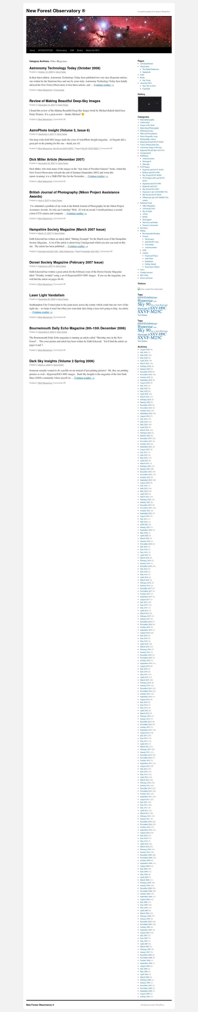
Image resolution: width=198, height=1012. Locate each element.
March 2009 (144, 880)
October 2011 (145, 793)
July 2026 (143, 352)
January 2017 (145, 619)
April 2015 (144, 677)
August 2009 (145, 866)
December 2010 (146, 821)
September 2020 (146, 530)
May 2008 (144, 907)
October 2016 (145, 627)
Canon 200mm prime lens (149, 144)
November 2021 (146, 507)
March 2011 (144, 813)
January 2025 (145, 402)
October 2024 (145, 410)
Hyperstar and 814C (149, 186)
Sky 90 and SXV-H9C (150, 189)
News (142, 269)
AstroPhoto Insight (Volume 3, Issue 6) (59, 130)
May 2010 (144, 841)
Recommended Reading (151, 233)
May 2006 (144, 971)
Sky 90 (84, 148)
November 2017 (146, 591)
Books (80, 50)
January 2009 (145, 885)
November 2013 (146, 724)
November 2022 (146, 474)
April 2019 (144, 555)
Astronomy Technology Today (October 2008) (64, 68)
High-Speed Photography (149, 128)
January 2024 (145, 435)
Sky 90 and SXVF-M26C (152, 175)
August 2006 (145, 966)
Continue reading (104, 84)
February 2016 (145, 649)
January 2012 (145, 785)
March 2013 (144, 746)
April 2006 (144, 974)
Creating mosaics (146, 272)
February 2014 (145, 716)
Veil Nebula (149, 244)
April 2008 (144, 910)
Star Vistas (146, 80)
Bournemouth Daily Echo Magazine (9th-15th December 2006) (77, 328)
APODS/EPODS (45, 50)
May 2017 (144, 607)
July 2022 (143, 485)
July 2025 (143, 385)
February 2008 (145, 916)
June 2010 (144, 838)
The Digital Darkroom (150, 69)
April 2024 (144, 427)
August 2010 (145, 832)
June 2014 (144, 705)
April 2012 (144, 777)
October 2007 (145, 927)
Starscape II (146, 161)
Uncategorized (145, 153)
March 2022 (144, 496)
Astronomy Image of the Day (151, 147)
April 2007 (144, 943)
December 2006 (146, 955)
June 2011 (144, 805)
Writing (143, 230)
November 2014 (146, 691)
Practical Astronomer (150, 225)
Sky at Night (147, 211)
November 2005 (146, 988)
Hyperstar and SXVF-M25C (153, 169)
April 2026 (144, 360)
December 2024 (146, 405)
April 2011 (144, 810)
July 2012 (143, 768)
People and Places (151, 255)
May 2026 (144, 358)
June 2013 (144, 738)
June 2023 (144, 455)
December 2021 (146, 505)
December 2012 (146, 755)
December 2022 (146, 471)
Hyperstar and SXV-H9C (48, 251)
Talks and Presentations (148, 133)
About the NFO (92, 50)
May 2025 (144, 391)
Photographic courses (148, 139)
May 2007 (144, 941)
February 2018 (145, 582)
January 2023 (145, 469)
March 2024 (144, 430)
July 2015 (143, 669)
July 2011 (143, 802)
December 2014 (146, 688)
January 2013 (145, 752)
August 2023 (145, 449)
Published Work (146, 203)
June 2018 (144, 571)
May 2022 (144, 491)
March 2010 (144, 846)
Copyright (146, 88)
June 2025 (144, 388)
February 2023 (145, 466)
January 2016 (145, 652)
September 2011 (146, 796)
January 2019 (145, 563)
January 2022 (145, 502)
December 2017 (146, 588)
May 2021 (144, 521)
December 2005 (146, 985)
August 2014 (145, 699)
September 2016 (146, 630)
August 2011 (145, 799)
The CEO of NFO (149, 86)
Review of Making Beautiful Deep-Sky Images (64, 100)
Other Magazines (45, 90)
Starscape (145, 164)
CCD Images (145, 167)
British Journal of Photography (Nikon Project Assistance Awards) (74, 194)
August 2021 (145, 516)
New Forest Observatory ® (55, 10)
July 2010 (143, 835)
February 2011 (145, 816)
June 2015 (144, 671)
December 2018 (146, 566)
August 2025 (145, 383)
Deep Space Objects (152, 266)
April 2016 (144, 644)
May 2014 (144, 707)
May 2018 (144, 574)
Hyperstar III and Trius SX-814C (152, 150)
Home (32, 50)
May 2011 (144, 807)
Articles (145, 253)
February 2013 (145, 749)
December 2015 (146, 655)
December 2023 (146, 438)
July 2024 (143, 419)
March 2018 (144, 580)
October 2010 (145, 827)
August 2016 (145, 632)
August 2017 (145, 599)
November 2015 (146, 657)
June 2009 (144, 871)
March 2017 (144, 613)
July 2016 (143, 635)
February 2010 (145, 849)
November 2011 (146, 791)
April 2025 (144, 394)
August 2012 (145, 766)
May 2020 (144, 532)
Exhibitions (144, 155)
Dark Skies (149, 258)
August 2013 (145, 732)
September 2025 (146, 380)
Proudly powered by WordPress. (153, 1005)
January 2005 (145, 996)
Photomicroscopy (146, 130)
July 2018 (143, 569)
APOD (145, 214)
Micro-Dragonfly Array (149, 136)
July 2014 (143, 702)
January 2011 (145, 818)
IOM (72, 50)
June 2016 (144, 638)
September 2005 (146, 991)
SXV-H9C (95, 251)
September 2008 (146, 896)
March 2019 (144, 557)
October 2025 (145, 377)
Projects (145, 236)
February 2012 (145, 782)
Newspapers (147, 219)
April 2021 (144, 524)
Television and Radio (150, 222)
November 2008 (146, 891)
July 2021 (143, 519)
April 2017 (144, 610)
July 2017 (143, 602)
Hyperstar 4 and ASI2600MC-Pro (155, 192)
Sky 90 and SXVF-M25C (63, 148)
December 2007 (146, 921)
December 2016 (146, 621)
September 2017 (146, 596)
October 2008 (145, 893)
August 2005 (145, 993)
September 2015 (146, 663)
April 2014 (144, 710)
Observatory (61, 50)
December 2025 (146, 371)
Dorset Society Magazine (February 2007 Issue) (66, 262)
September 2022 (146, 480)
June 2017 (144, 605)
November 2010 (146, 824)
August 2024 (145, 416)
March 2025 (144, 396)
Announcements (148, 158)
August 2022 (145, 482)
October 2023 (145, 444)
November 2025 (146, 374)
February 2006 (145, 980)
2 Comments (59, 90)
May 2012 (144, 774)
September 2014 (146, 696)
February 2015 (145, 682)
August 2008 (145, 899)
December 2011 (146, 788)
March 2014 (144, 713)
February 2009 (145, 882)
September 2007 (146, 930)
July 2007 (143, 935)
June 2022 (144, 488)
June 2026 (144, 355)
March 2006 (144, 977)
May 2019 (144, 552)
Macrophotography (147, 119)
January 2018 (145, 585)
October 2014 (145, 694)
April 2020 (144, 535)
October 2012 (145, 760)
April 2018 (144, 577)
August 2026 (145, 349)
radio (155, 301)
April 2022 (144, 494)
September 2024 (146, 413)
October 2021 (145, 510)
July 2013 (143, 735)
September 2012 (146, 763)
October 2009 (145, 860)
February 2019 (145, 560)
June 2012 (144, 771)
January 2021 (145, 527)
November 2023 (146, 441)
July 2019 (143, 546)
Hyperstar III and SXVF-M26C (152, 142)
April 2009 (144, 877)
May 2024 (144, 424)
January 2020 (145, 541)
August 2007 (145, 932)
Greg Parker (61, 72)
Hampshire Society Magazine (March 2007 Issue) (67, 229)
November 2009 (146, 857)
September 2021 (146, 513)
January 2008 (145, 918)
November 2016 (146, 624)
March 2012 (144, 780)
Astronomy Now (148, 208)
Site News (144, 228)
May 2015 (144, 674)
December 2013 (146, 721)
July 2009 (143, 868)
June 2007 (144, 938)
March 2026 (144, 363)
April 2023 (144, 460)
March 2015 (144, 680)
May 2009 (144, 874)
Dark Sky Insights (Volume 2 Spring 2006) (61, 361)
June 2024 (144, 421)
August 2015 (145, 666)
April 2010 (144, 843)
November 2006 (146, 957)
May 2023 (144, 457)
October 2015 (145, 660)
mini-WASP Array (152, 242)
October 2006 (145, 960)
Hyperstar (86, 251)
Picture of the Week (147, 125)
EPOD (144, 217)
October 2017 (145, 594)
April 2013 (144, 743)
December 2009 (146, 855)
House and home (146, 278)
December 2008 (146, 888)
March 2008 (144, 913)
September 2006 (146, 963)
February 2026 (145, 366)
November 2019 (146, 544)
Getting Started (150, 264)
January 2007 (145, 952)
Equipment (146, 72)
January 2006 (145, 982)
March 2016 (144, 646)
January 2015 (145, 685)
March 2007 (144, 946)
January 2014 (145, 719)
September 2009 (146, 863)
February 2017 (145, 616)
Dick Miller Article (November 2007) (56, 159)
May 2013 (144, 741)
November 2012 (146, 757)
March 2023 (144, 463)
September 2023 (146, 446)
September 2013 (146, 730)
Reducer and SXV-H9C (151, 172)
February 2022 (145, 499)
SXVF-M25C (93, 148)
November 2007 (146, 924)
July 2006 (143, 968)
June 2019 (144, 549)
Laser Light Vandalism (47, 295)
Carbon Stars (145, 122)
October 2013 (145, 727)
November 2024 (146, 407)
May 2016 (144, 641)
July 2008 (143, 902)
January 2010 (145, 852)
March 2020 (144, 538)
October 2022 (145, 477)
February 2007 (145, 949)
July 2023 (143, 452)
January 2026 (145, 369)
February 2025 (145, 399)
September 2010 (146, 830)
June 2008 (144, 905)
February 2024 (145, 432)
